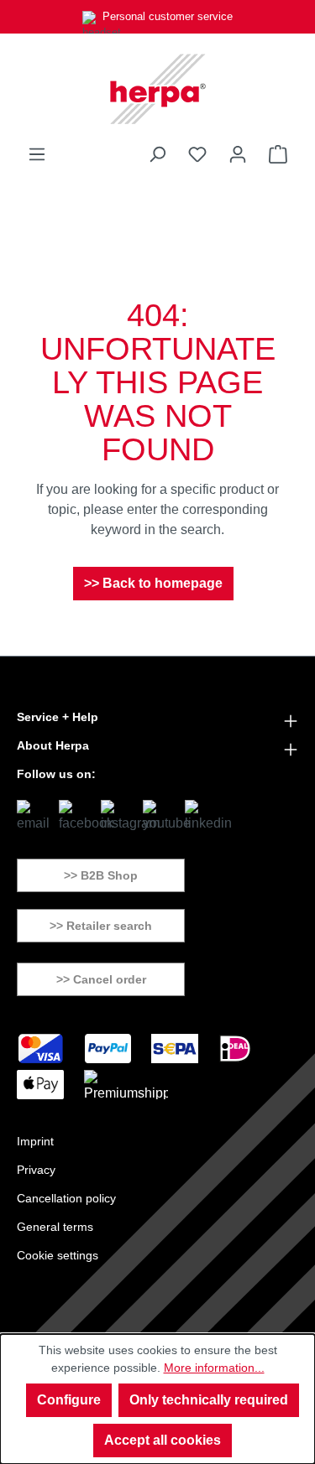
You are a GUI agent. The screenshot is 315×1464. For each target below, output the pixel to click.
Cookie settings (57, 1255)
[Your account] (238, 154)
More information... (214, 1367)
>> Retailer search (101, 925)
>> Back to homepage (153, 583)
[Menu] (37, 154)
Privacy (36, 1169)
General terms (55, 1226)
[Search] (157, 154)
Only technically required (208, 1400)
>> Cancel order (101, 979)
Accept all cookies (162, 1440)
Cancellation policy (66, 1198)
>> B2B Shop (101, 875)
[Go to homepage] (157, 89)
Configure (69, 1400)
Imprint (35, 1141)
